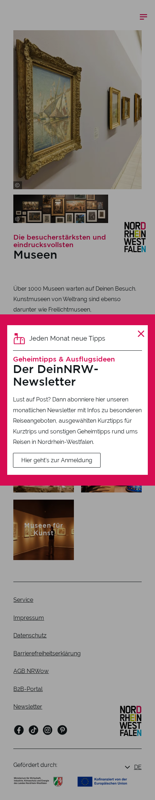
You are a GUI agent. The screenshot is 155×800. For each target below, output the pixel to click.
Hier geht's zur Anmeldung (56, 460)
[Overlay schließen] (141, 334)
